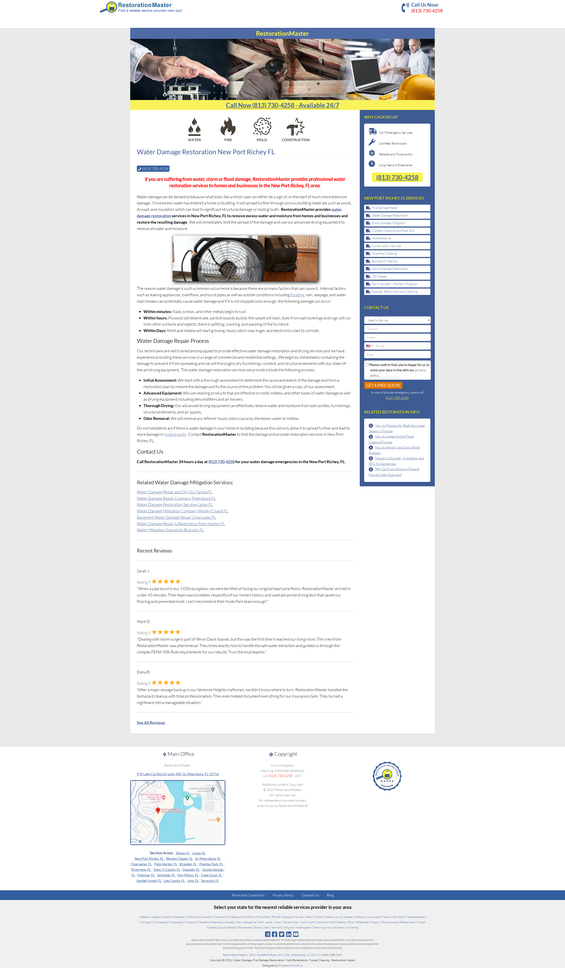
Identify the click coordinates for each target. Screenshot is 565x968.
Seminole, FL (166, 875)
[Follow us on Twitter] (281, 934)
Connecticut (221, 917)
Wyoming (352, 927)
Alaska (155, 917)
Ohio (351, 922)
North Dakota (336, 922)
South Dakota (227, 927)
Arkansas (178, 917)
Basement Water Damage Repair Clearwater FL (176, 517)
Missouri (190, 922)
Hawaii (299, 917)
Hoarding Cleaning (384, 253)
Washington (303, 927)
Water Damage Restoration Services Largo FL (175, 504)
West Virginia (321, 927)
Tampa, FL (182, 853)
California (192, 917)
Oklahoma (362, 922)
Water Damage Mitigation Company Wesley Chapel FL (182, 510)
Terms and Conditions (248, 895)
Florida (276, 917)
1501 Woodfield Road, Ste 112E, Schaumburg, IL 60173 (284, 955)
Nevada (229, 922)
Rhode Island (408, 922)
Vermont (276, 927)
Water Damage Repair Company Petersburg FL (176, 498)
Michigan (145, 922)
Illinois (318, 917)
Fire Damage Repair (385, 207)
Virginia (288, 927)
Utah (266, 927)
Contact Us (310, 895)
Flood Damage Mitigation (389, 223)
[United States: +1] (369, 345)
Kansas (348, 917)
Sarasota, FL (210, 881)
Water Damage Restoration (390, 215)
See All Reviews (151, 722)
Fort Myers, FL (188, 875)
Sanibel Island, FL (148, 881)
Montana (203, 922)
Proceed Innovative (291, 965)
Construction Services (386, 246)
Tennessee (244, 927)
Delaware (237, 917)
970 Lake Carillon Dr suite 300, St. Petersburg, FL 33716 (178, 774)
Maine (386, 917)
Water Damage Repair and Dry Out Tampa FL (174, 491)
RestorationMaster (235, 955)
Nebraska (217, 922)
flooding (297, 294)
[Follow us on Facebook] (274, 934)
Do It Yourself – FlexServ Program (394, 284)
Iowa (338, 917)
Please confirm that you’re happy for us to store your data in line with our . (399, 370)
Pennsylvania (390, 922)
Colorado (205, 917)
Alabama (144, 917)
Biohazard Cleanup (384, 261)
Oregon (375, 922)
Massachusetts (415, 917)
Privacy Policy (283, 895)
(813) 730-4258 (427, 10)
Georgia (287, 917)
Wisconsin (338, 927)
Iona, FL (193, 881)
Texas (257, 927)
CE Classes (379, 276)
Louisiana (374, 917)
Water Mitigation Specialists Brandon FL (170, 529)
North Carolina (317, 922)
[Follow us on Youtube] (296, 934)
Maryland (398, 917)
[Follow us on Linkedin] (289, 934)
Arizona (166, 917)
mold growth (175, 434)
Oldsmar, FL (146, 875)
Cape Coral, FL (211, 875)
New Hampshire (246, 922)
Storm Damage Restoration (390, 268)
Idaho (308, 917)
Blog (330, 895)
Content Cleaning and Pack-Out (393, 230)
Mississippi (176, 922)
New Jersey (266, 922)
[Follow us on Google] (267, 934)
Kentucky (360, 917)
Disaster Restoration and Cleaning (395, 291)
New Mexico (283, 922)
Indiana (328, 917)
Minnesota (160, 922)
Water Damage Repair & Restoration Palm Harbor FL (181, 523)
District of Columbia (257, 917)
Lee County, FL (174, 881)
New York (300, 922)
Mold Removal (381, 238)
